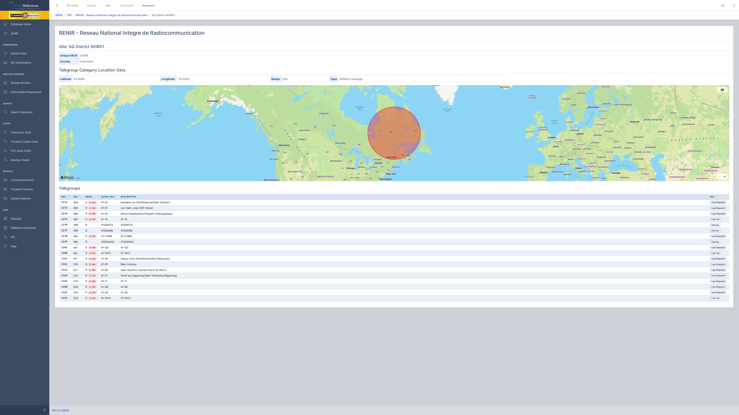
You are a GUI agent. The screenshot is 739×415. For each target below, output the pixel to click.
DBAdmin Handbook (23, 227)
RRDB (59, 15)
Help (14, 246)
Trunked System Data (24, 141)
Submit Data (18, 53)
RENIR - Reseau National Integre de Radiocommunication (112, 15)
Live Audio (126, 5)
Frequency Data (21, 132)
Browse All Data (20, 82)
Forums (91, 5)
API (13, 237)
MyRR (14, 33)
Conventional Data (22, 180)
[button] (723, 5)
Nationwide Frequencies (26, 92)
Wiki (108, 5)
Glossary (16, 218)
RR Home (72, 5)
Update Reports (21, 198)
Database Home (21, 24)
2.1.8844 (63, 410)
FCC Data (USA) (21, 150)
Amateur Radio (20, 160)
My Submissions (21, 62)
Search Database (22, 112)
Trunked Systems (22, 189)
